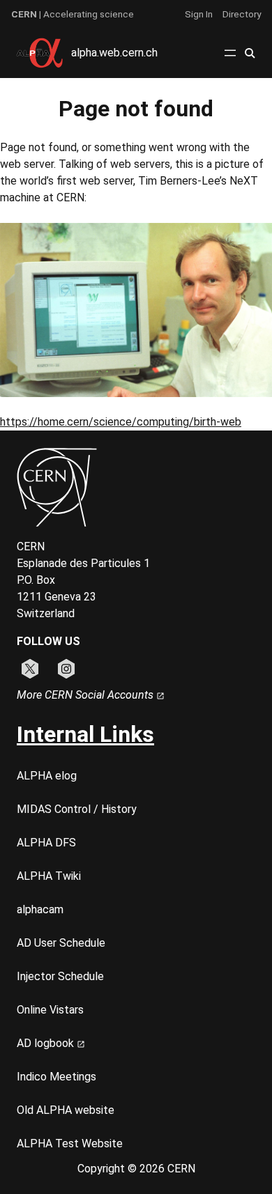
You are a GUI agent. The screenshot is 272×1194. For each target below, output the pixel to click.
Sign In (199, 14)
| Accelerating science (72, 14)
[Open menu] (230, 53)
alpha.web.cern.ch (114, 52)
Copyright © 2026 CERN (136, 1168)
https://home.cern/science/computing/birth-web (120, 421)
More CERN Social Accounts (86, 694)
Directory (241, 14)
